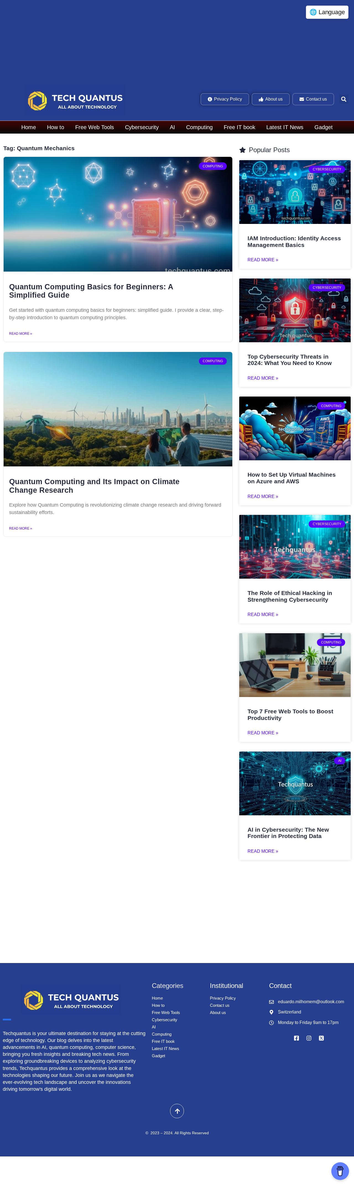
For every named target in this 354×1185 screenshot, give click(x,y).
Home (28, 127)
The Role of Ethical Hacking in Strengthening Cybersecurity (290, 596)
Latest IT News (284, 127)
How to (55, 127)
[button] (343, 99)
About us (218, 1012)
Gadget (323, 127)
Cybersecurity (142, 127)
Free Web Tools (94, 127)
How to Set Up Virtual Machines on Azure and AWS (292, 477)
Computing (199, 127)
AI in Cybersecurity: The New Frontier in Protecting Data (288, 832)
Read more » (20, 334)
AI (172, 127)
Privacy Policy (223, 998)
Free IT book (239, 127)
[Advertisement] (169, 41)
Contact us (220, 1005)
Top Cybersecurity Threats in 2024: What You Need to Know (290, 359)
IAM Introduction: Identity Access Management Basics (294, 241)
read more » (263, 259)
